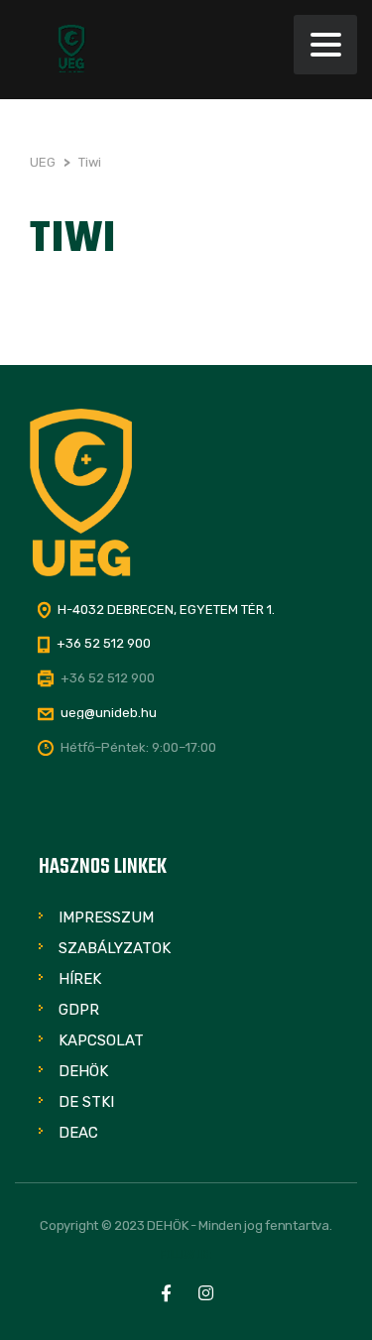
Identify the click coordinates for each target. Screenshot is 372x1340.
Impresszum (106, 917)
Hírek (80, 979)
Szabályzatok (115, 948)
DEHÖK (83, 1071)
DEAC (78, 1133)
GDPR (79, 1010)
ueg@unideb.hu (109, 712)
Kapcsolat (101, 1040)
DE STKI (86, 1102)
